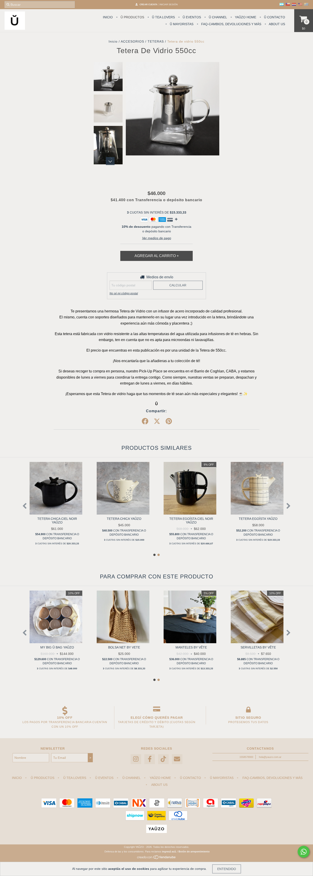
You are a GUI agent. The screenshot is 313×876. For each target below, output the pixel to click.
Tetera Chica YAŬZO (124, 519)
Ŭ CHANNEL (217, 17)
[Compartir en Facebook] (145, 421)
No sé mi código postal (124, 293)
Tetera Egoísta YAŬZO (258, 519)
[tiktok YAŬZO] (163, 759)
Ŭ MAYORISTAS (181, 24)
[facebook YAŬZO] (149, 759)
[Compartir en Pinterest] (169, 421)
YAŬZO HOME (245, 17)
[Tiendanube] (157, 858)
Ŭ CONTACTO (274, 17)
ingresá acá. (169, 851)
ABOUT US (276, 24)
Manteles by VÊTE (191, 647)
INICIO (108, 17)
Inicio (113, 41)
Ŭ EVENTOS (191, 17)
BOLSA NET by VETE (124, 647)
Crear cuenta (148, 4)
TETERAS (156, 41)
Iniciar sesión (168, 4)
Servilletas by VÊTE (258, 647)
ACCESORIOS (132, 41)
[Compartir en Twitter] (157, 421)
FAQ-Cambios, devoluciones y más (230, 24)
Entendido (226, 869)
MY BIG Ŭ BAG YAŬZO (57, 647)
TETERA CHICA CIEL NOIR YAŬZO (57, 520)
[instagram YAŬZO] (136, 759)
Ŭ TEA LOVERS (163, 17)
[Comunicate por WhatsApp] (304, 852)
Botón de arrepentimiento (194, 851)
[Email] (177, 759)
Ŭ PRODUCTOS (132, 17)
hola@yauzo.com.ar (270, 757)
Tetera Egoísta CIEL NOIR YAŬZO (191, 520)
